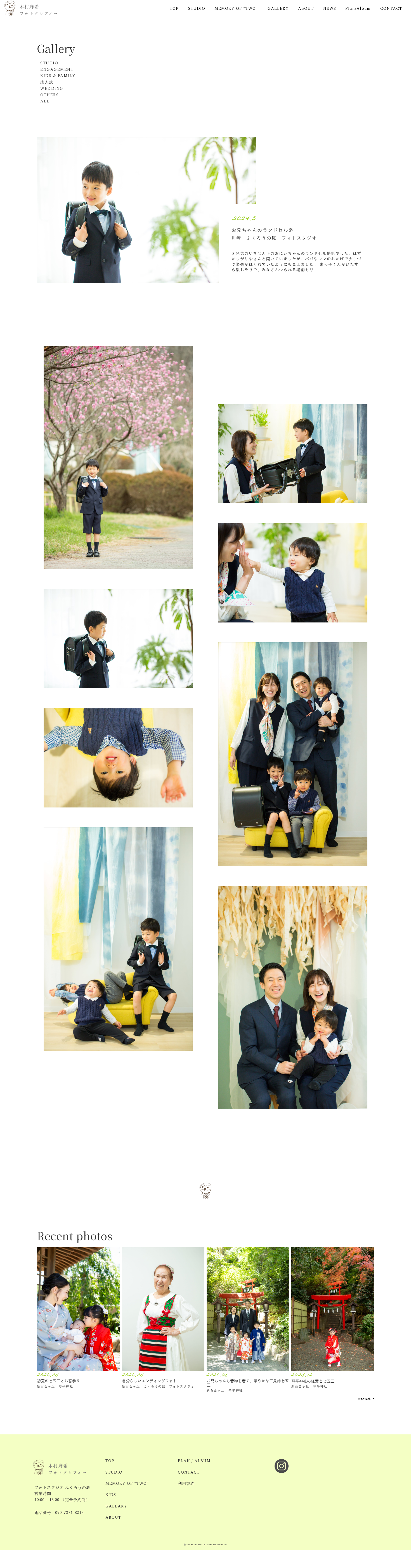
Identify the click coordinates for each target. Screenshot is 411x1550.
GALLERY (278, 8)
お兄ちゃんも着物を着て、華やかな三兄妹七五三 (248, 1383)
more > (366, 1399)
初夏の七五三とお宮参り (58, 1381)
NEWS (329, 8)
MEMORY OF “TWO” (236, 8)
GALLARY (116, 1506)
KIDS (110, 1495)
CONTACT (391, 8)
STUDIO (196, 8)
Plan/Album (358, 8)
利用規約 (186, 1484)
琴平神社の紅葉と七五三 (312, 1381)
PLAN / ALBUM (194, 1461)
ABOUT (306, 8)
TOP (174, 8)
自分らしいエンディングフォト (149, 1381)
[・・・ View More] (78, 1309)
